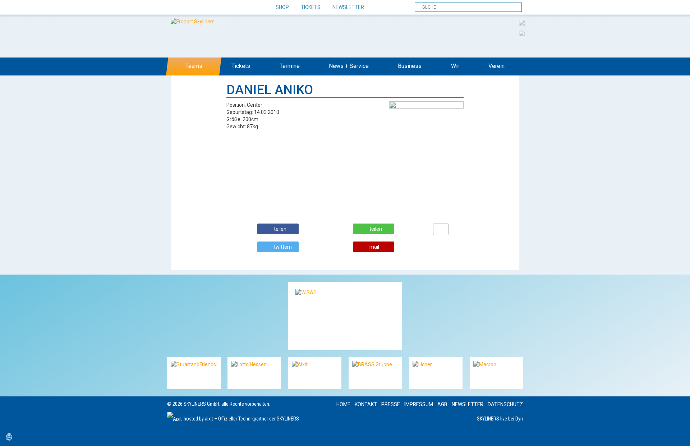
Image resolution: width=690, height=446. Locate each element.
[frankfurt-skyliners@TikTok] (186, 7)
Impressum (418, 404)
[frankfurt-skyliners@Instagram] (198, 7)
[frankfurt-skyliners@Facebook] (173, 7)
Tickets (311, 7)
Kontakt (366, 404)
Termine (290, 66)
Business (410, 66)
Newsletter (348, 7)
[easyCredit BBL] (522, 22)
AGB (442, 404)
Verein (496, 66)
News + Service (349, 66)
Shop (282, 7)
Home (343, 404)
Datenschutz (505, 404)
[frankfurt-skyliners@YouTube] (211, 7)
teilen (280, 229)
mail (374, 247)
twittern (283, 247)
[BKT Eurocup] (522, 33)
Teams (193, 66)
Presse (390, 404)
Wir (455, 66)
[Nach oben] (678, 434)
